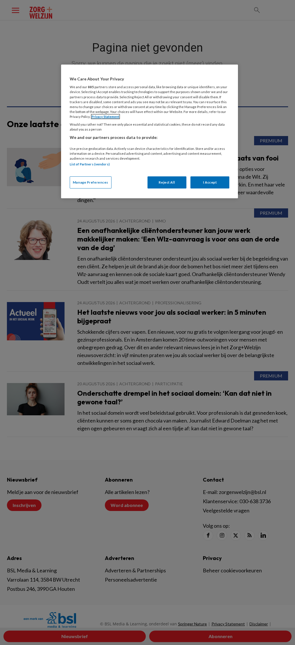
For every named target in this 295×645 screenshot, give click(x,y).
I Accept (210, 182)
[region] (149, 131)
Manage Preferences (90, 182)
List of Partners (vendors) (90, 164)
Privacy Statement (105, 116)
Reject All (167, 182)
